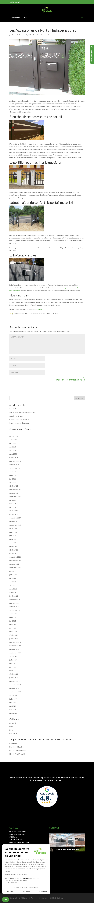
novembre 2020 (15, 646)
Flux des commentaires (17, 750)
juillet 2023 (13, 532)
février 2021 (13, 635)
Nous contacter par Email (19, 842)
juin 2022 (12, 578)
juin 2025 (12, 479)
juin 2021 (12, 621)
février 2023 (13, 550)
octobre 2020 (14, 649)
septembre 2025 (15, 468)
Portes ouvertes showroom (19, 423)
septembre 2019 (15, 692)
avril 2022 (12, 585)
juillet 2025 (13, 475)
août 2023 (13, 529)
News (11, 730)
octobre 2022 (14, 564)
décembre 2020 (15, 642)
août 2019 (13, 695)
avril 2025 (12, 482)
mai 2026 (12, 447)
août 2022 (13, 571)
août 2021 (13, 614)
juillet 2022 (13, 575)
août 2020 (13, 656)
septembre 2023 (15, 525)
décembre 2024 (15, 489)
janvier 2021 (13, 639)
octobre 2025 (14, 465)
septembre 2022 (15, 568)
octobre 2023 (14, 521)
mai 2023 (12, 539)
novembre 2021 (15, 603)
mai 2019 (12, 706)
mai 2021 (12, 624)
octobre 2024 (14, 493)
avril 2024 (12, 507)
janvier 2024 (13, 514)
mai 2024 (12, 504)
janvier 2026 (13, 458)
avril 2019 (12, 710)
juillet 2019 (13, 699)
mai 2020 (12, 663)
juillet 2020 (13, 660)
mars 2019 (13, 713)
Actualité (36, 35)
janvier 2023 (13, 553)
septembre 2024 (15, 497)
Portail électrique (15, 409)
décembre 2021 (15, 600)
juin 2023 (12, 536)
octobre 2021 (14, 607)
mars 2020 (13, 671)
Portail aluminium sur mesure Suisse (22, 412)
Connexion (13, 743)
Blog (11, 726)
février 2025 (13, 486)
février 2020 (13, 674)
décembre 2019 (15, 681)
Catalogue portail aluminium (19, 419)
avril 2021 (12, 628)
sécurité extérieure (16, 416)
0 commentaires (46, 35)
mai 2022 (12, 582)
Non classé (13, 733)
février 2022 (13, 592)
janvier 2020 (13, 678)
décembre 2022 (15, 557)
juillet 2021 (13, 617)
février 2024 (13, 511)
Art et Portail (16, 35)
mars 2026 (13, 454)
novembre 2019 (15, 685)
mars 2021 (13, 631)
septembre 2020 (15, 653)
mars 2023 (13, 546)
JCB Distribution (56, 898)
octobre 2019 (14, 688)
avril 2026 (12, 450)
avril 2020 (12, 667)
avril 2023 (12, 543)
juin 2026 (12, 443)
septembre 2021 (15, 610)
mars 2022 (13, 589)
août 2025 (13, 472)
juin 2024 (12, 500)
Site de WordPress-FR (17, 754)
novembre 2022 (15, 560)
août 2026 (13, 440)
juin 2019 (12, 702)
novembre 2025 (15, 461)
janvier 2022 (13, 596)
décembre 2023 (15, 518)
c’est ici (39, 309)
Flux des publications (16, 747)
